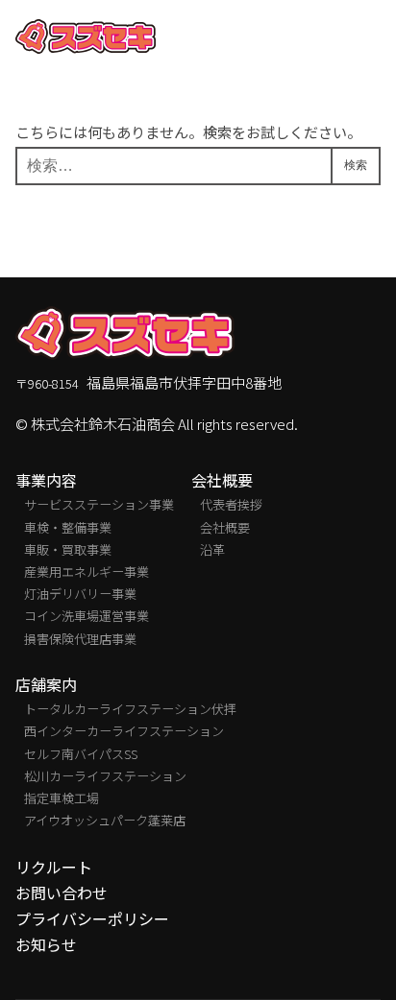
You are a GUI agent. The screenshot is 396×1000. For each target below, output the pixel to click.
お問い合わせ (61, 893)
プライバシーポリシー (92, 919)
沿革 (212, 549)
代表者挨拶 (231, 504)
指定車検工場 (61, 798)
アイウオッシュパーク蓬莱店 (105, 820)
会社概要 (222, 480)
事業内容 (46, 480)
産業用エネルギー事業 (86, 571)
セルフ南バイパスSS (80, 754)
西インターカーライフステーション (124, 731)
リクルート (53, 867)
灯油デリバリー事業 (80, 593)
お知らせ (46, 945)
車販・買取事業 (67, 549)
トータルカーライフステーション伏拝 (130, 709)
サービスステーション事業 (99, 504)
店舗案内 (46, 685)
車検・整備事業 (67, 527)
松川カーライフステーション (105, 776)
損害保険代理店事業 (80, 639)
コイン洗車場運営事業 (86, 615)
